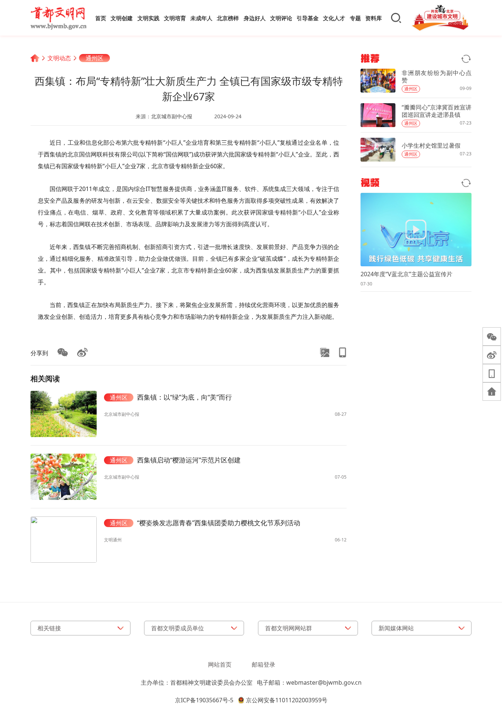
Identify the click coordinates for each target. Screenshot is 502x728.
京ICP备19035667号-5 (204, 700)
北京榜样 (228, 18)
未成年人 (201, 18)
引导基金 (308, 18)
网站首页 (220, 664)
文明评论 (281, 18)
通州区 (94, 58)
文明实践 (148, 18)
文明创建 (122, 18)
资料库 (373, 18)
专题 (355, 18)
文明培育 (175, 18)
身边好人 (255, 18)
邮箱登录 (263, 664)
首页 (100, 18)
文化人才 (334, 18)
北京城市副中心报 (171, 116)
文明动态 (59, 58)
